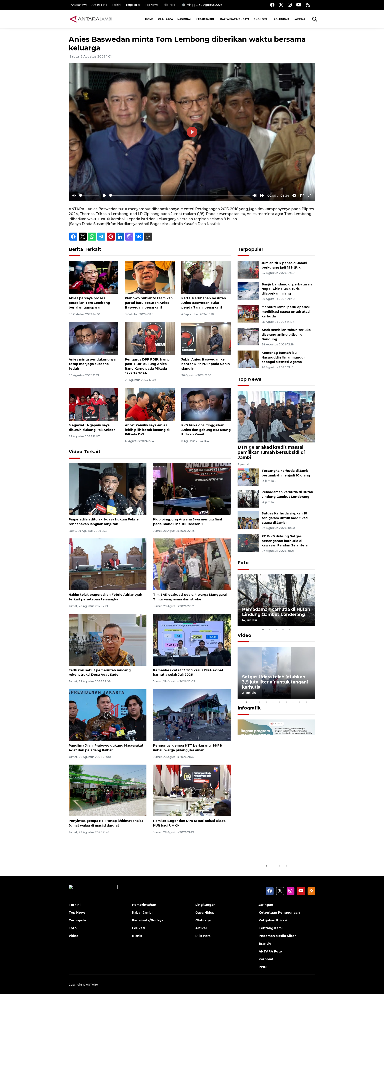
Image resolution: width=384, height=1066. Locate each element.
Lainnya (300, 19)
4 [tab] (283, 629)
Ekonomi (260, 19)
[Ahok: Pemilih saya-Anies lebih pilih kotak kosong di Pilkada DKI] (149, 404)
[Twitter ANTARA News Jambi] (281, 5)
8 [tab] (293, 702)
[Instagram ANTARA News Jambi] (290, 5)
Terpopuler (133, 4)
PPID (263, 967)
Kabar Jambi (205, 19)
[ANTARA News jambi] (91, 19)
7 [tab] (286, 702)
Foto (243, 562)
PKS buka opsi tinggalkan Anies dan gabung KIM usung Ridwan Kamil (206, 429)
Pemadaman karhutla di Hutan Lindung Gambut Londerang (276, 612)
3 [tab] (276, 629)
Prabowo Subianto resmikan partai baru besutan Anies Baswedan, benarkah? (149, 302)
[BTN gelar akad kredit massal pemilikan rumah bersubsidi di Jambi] (276, 416)
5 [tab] (290, 629)
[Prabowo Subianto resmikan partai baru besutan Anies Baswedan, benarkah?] (149, 277)
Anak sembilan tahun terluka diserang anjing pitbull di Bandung (286, 334)
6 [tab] (280, 702)
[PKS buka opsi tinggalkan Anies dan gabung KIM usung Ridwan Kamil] (206, 404)
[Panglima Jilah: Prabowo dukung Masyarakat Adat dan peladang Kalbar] (107, 715)
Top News (151, 4)
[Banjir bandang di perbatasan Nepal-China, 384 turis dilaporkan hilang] (248, 291)
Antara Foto (99, 4)
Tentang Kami (270, 928)
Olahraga (165, 19)
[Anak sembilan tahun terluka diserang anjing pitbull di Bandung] (248, 336)
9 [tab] (300, 702)
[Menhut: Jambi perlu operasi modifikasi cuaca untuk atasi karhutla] (248, 313)
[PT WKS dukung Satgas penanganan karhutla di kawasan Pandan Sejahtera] (248, 542)
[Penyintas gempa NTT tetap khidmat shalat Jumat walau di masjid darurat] (107, 790)
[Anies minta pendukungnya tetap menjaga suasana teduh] (93, 338)
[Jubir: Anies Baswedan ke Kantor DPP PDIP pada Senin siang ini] (206, 338)
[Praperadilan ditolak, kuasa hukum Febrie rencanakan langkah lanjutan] (107, 489)
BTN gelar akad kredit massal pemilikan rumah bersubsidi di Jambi (271, 452)
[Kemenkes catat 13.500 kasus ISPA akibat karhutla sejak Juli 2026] (192, 639)
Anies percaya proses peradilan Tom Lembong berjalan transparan (89, 302)
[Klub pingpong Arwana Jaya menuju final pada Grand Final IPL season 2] (192, 489)
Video (244, 635)
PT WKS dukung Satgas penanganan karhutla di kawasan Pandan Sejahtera (285, 541)
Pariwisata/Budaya (234, 19)
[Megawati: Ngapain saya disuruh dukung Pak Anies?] (93, 404)
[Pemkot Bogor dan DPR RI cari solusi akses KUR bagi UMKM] (192, 790)
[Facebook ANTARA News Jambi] (272, 5)
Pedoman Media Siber (277, 936)
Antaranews (79, 4)
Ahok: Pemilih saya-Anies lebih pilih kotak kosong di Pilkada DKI (147, 429)
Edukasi (138, 928)
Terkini (116, 4)
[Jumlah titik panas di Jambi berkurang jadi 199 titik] (248, 269)
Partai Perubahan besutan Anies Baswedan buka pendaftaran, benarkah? (203, 302)
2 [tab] (270, 629)
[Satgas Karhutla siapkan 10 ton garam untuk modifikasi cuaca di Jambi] (248, 520)
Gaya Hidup (204, 913)
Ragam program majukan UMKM (270, 848)
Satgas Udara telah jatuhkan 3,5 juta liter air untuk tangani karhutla (275, 682)
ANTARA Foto (270, 951)
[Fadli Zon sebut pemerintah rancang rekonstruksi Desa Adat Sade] (107, 639)
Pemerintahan (144, 905)
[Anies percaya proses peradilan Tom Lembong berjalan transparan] (93, 277)
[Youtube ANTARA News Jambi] (298, 5)
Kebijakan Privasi (273, 920)
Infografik (249, 708)
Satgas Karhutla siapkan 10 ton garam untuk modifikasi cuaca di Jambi (285, 518)
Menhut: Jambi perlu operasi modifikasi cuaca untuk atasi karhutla (286, 311)
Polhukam (281, 19)
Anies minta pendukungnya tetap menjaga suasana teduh (92, 364)
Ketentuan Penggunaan (279, 913)
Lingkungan (205, 905)
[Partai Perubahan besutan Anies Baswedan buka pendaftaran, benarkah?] (206, 277)
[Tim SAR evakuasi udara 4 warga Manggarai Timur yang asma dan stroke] (192, 564)
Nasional (184, 19)
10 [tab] (306, 702)
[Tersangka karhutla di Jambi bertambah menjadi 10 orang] (248, 477)
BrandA (265, 944)
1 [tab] (263, 629)
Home (149, 19)
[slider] (89, 195)
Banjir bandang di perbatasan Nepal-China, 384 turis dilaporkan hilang (287, 289)
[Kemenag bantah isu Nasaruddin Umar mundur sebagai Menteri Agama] (248, 359)
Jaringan (266, 905)
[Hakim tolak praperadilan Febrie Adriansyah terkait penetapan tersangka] (107, 564)
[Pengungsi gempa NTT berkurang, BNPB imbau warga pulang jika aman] (192, 715)
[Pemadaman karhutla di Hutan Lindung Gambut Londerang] (248, 498)
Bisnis (137, 936)
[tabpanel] (276, 600)
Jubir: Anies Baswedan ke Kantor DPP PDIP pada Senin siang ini (205, 364)
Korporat (266, 959)
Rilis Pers (169, 4)
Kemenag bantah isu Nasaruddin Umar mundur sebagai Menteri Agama (283, 357)
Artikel (201, 928)
